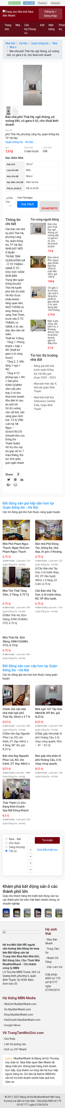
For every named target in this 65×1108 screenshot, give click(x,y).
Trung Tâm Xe (52, 950)
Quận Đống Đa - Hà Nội (19, 142)
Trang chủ (8, 27)
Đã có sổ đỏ (32, 188)
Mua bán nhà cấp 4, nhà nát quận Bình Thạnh (45, 387)
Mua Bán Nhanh (51, 941)
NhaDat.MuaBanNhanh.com (19, 1004)
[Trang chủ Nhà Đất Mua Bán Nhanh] (20, 13)
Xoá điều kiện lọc (47, 849)
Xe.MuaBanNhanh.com (17, 1009)
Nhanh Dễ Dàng (51, 959)
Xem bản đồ (10, 983)
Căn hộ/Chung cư (30, 29)
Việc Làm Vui (53, 967)
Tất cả (12, 851)
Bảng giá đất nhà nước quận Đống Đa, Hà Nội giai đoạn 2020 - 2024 (45, 371)
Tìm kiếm (47, 840)
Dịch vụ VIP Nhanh (15, 1049)
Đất (42, 25)
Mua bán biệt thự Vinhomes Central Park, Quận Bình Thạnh (44, 403)
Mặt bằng (52, 27)
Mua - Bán (14, 839)
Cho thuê (14, 843)
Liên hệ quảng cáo (14, 1044)
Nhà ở (29, 176)
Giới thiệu (9, 1038)
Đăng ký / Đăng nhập (50, 13)
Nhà (17, 25)
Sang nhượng (16, 847)
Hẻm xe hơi (32, 182)
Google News (12, 1025)
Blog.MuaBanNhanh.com (18, 1014)
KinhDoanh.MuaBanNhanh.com (21, 1019)
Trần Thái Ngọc (25, 197)
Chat (27, 204)
